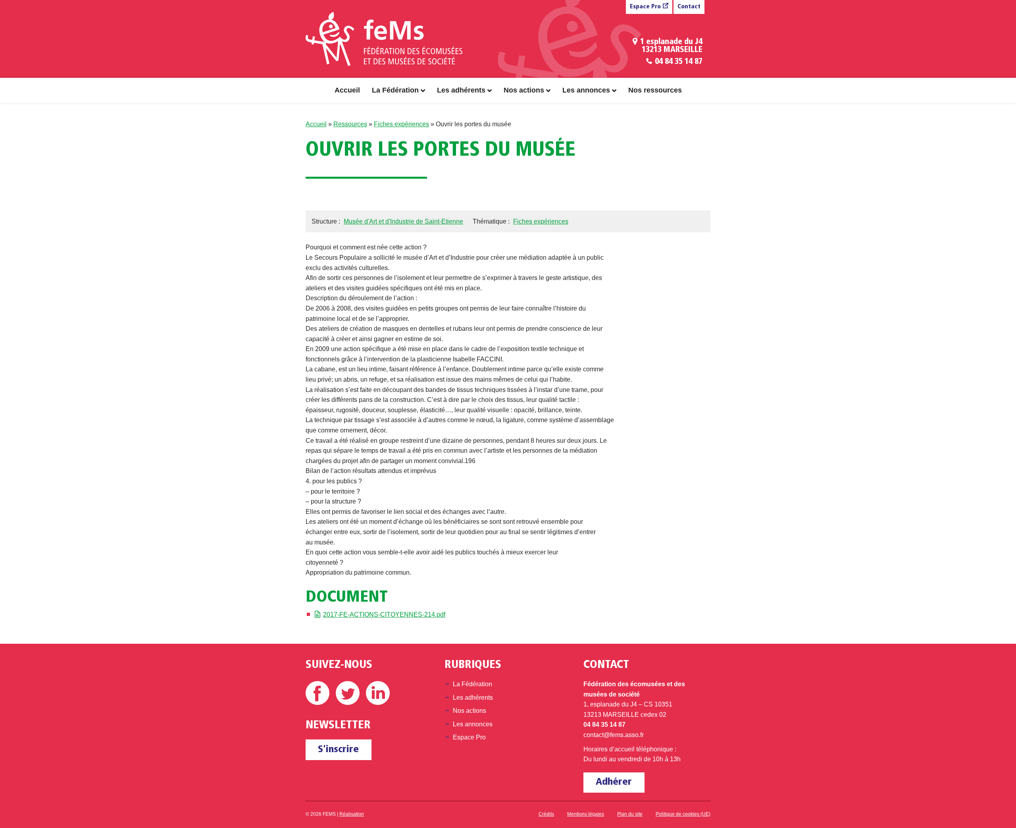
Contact (688, 7)
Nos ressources (655, 90)
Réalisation (351, 814)
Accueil (347, 90)
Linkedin (378, 693)
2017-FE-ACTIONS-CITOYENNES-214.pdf (384, 614)
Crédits (546, 814)
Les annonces (586, 90)
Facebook (317, 693)
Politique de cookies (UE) (683, 814)
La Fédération (395, 90)
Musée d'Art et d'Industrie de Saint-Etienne (403, 221)
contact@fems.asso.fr (613, 734)
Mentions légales (585, 814)
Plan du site (630, 814)
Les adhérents (461, 90)
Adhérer (614, 782)
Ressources (350, 124)
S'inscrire (338, 750)
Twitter (348, 693)
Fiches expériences (401, 124)
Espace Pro (645, 7)
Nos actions (524, 90)
